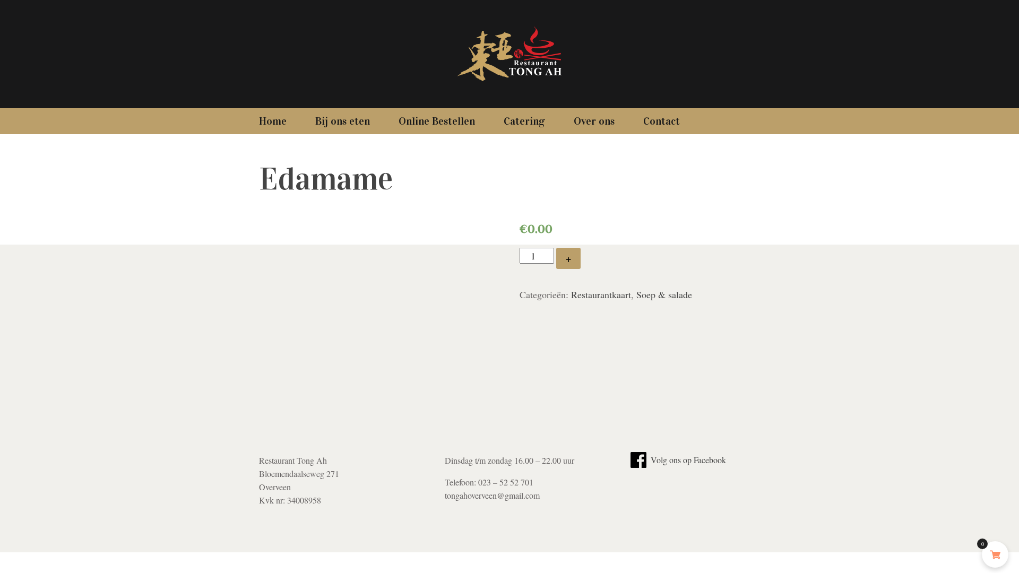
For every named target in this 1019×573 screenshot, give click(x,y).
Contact (661, 121)
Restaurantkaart (601, 294)
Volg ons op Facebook (687, 459)
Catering (524, 121)
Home (273, 121)
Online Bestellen (437, 121)
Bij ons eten (342, 121)
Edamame (326, 179)
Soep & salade (664, 294)
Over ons (594, 121)
